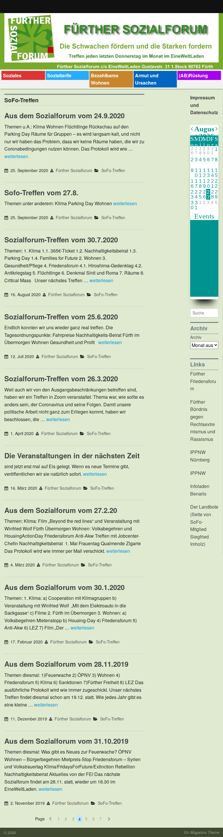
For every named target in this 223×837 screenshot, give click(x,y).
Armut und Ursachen (147, 79)
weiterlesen (16, 156)
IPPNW (198, 473)
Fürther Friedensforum (203, 381)
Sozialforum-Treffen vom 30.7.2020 (61, 239)
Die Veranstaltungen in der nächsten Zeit (72, 455)
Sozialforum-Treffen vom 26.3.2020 (61, 378)
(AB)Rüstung (193, 75)
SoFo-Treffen (113, 170)
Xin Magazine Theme (201, 832)
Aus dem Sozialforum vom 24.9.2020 (64, 115)
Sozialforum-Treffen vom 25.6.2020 (61, 316)
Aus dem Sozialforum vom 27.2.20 (60, 510)
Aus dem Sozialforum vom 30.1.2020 (64, 587)
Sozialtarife (59, 75)
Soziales (12, 75)
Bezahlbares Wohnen (104, 79)
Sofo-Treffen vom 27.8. (41, 192)
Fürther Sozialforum (73, 170)
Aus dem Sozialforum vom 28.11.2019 (66, 664)
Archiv (196, 337)
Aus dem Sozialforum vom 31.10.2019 (66, 741)
